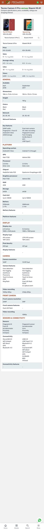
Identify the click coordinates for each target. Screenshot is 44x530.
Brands (16, 528)
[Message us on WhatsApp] (37, 2)
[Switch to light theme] (41, 2)
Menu (38, 528)
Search (27, 528)
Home (5, 528)
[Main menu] (3, 2)
